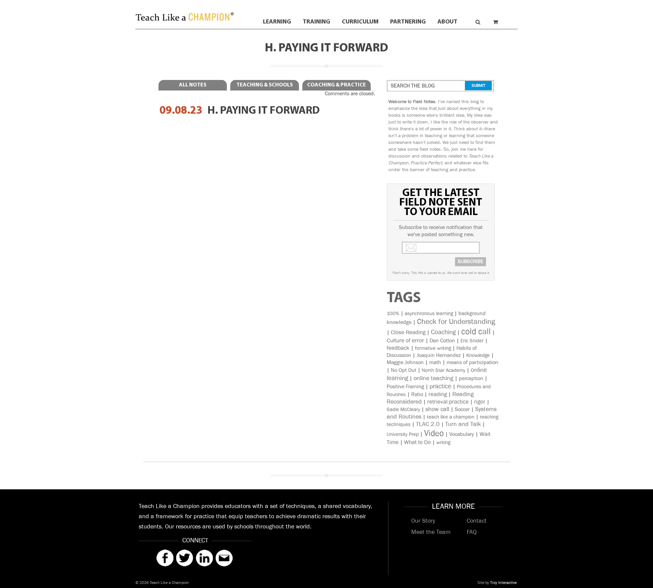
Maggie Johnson (405, 362)
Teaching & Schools (264, 85)
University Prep (403, 434)
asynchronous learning (429, 313)
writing (443, 442)
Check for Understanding (456, 321)
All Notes (192, 85)
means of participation (472, 362)
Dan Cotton (442, 340)
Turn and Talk (463, 424)
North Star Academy (443, 370)
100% (393, 313)
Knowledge (478, 355)
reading (438, 394)
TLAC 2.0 (428, 424)
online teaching (433, 378)
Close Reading (408, 332)
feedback (398, 348)
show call (437, 409)
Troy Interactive (503, 582)
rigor (479, 402)
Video (434, 433)
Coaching (443, 332)
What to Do (417, 442)
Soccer (462, 409)
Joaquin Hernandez (439, 355)
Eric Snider (472, 341)
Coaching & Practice (336, 85)
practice (440, 386)
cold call (476, 331)
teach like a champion (450, 417)
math (435, 362)
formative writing (433, 348)
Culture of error (405, 340)
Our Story (423, 521)
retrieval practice (448, 402)
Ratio (417, 394)
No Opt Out (403, 370)
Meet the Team (431, 532)
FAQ (471, 532)
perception (471, 378)
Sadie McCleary (403, 409)
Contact (477, 521)
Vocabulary (461, 434)
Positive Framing (405, 386)
